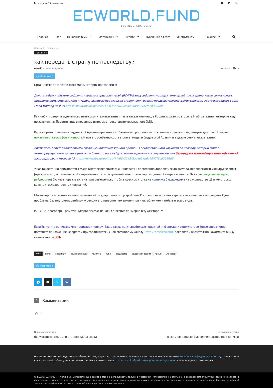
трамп (158, 254)
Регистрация (40, 3)
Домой (38, 48)
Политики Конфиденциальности (199, 356)
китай (48, 254)
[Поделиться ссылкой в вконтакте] (67, 282)
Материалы (106, 36)
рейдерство (121, 254)
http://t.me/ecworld (159, 232)
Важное (210, 36)
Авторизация (56, 3)
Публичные (41, 53)
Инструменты (185, 36)
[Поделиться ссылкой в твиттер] (57, 282)
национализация (79, 254)
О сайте (130, 36)
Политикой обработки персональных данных (146, 360)
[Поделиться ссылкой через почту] (48, 282)
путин (108, 254)
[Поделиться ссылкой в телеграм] (38, 282)
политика (96, 254)
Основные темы (77, 36)
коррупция (60, 254)
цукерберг (171, 254)
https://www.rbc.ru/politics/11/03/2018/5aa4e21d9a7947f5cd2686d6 (114, 105)
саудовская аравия (141, 254)
